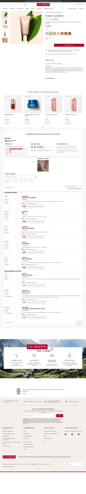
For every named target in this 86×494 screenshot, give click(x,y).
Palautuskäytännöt (28, 444)
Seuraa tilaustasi (27, 441)
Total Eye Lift (6, 436)
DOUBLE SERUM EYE (8, 431)
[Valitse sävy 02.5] (58, 33)
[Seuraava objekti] (5, 44)
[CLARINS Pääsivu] (43, 4)
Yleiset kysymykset (28, 436)
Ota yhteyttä (26, 433)
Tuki (24, 431)
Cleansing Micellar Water (9, 433)
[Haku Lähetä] (24, 4)
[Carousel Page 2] (43, 126)
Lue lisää (47, 23)
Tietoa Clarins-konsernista (50, 431)
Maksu (24, 449)
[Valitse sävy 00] (47, 33)
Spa (45, 436)
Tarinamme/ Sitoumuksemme (51, 433)
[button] (5, 14)
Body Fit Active (6, 446)
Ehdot (25, 464)
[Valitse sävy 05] (69, 33)
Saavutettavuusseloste (8, 466)
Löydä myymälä (48, 438)
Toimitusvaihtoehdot (28, 446)
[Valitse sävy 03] (62, 33)
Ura (45, 440)
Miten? (59, 63)
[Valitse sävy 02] (54, 33)
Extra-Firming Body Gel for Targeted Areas (12, 443)
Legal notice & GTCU (45, 464)
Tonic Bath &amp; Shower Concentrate (9, 439)
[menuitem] (77, 4)
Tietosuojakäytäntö (34, 464)
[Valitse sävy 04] (66, 33)
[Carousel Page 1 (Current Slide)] (42, 126)
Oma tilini (25, 438)
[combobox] (74, 464)
